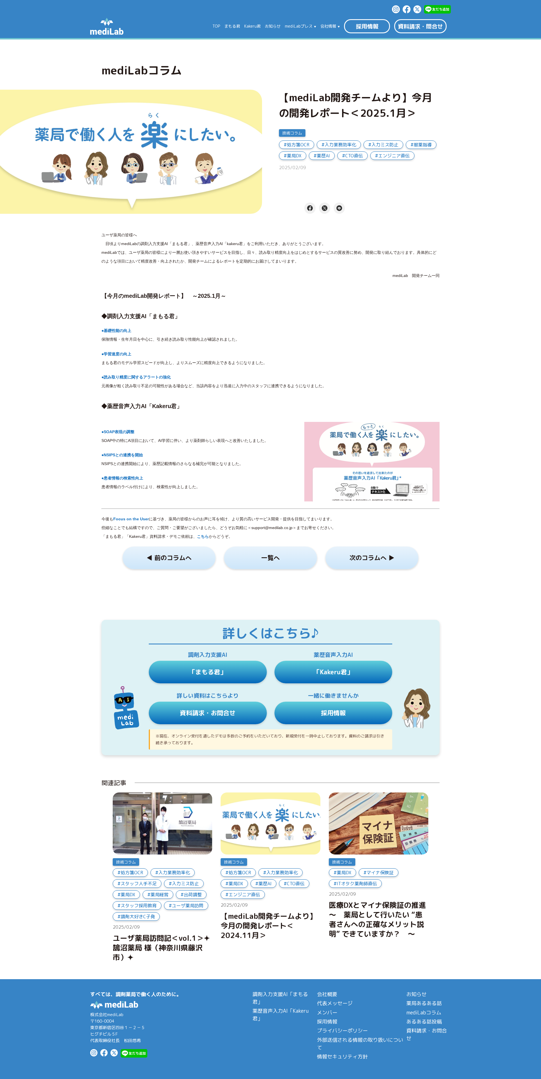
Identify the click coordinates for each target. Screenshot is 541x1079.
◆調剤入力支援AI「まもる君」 (140, 316)
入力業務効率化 (340, 145)
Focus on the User (131, 519)
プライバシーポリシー (342, 1030)
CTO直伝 (354, 156)
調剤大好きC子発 (138, 916)
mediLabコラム (423, 1012)
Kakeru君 (252, 26)
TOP (216, 26)
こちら (203, 536)
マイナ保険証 (380, 872)
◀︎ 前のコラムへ (169, 557)
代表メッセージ (334, 1003)
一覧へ (270, 557)
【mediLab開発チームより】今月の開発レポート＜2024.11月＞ (269, 925)
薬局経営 (159, 894)
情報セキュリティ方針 (342, 1056)
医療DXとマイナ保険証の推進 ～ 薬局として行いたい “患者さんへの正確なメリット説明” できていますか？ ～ (378, 919)
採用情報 (367, 26)
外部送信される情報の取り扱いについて (360, 1043)
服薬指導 (423, 145)
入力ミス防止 (384, 145)
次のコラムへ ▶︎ (371, 557)
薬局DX (294, 156)
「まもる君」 (207, 672)
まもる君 (232, 26)
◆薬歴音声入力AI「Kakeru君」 (141, 406)
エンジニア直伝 (394, 156)
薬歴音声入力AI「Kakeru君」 (280, 1014)
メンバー (327, 1012)
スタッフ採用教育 (139, 905)
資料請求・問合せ (420, 26)
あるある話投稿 (424, 1021)
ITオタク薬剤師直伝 (357, 883)
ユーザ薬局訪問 (187, 905)
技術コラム (292, 133)
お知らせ (273, 26)
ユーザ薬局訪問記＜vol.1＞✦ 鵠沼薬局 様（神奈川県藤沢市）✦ (161, 947)
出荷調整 (193, 894)
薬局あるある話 (424, 1003)
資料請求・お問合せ (208, 712)
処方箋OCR (298, 145)
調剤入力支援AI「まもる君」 (280, 998)
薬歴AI (323, 156)
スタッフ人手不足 (139, 883)
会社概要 (327, 994)
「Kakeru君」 (333, 672)
